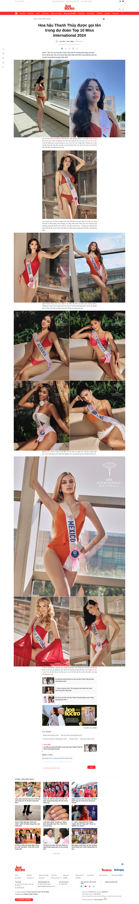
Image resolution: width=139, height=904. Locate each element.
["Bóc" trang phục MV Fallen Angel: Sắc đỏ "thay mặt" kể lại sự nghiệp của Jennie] (84, 813)
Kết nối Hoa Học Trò (56, 878)
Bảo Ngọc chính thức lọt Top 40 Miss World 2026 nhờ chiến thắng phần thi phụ (84, 847)
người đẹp (48, 454)
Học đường (45, 13)
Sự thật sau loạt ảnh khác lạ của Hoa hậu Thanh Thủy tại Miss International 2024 (74, 680)
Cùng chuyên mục (24, 779)
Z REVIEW (99, 13)
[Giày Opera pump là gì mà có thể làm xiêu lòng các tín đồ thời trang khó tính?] (28, 789)
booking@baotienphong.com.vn (47, 886)
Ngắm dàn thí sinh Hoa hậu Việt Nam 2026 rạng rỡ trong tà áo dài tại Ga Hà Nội (84, 800)
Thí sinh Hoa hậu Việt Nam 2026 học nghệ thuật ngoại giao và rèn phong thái (55, 847)
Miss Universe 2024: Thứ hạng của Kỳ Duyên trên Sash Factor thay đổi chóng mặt (73, 689)
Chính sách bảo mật (111, 882)
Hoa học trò (20, 868)
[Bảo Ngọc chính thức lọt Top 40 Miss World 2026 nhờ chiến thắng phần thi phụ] (84, 836)
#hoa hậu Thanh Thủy (87, 739)
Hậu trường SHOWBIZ (70, 13)
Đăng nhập (45, 758)
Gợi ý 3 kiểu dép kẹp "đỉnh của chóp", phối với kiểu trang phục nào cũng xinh (27, 824)
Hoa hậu (90, 141)
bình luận (77, 48)
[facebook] (120, 1)
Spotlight (107, 13)
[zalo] (95, 886)
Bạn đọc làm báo (24, 899)
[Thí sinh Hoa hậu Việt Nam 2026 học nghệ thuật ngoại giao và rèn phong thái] (56, 836)
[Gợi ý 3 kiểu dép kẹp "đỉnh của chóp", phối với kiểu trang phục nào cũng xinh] (28, 813)
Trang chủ (16, 13)
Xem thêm (122, 13)
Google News (103, 19)
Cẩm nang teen (103, 875)
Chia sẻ (3, 53)
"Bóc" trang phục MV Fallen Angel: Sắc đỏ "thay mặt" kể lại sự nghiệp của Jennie (83, 824)
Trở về (3, 67)
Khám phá (30, 13)
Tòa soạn (18, 882)
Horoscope (116, 13)
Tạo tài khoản (56, 758)
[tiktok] (90, 886)
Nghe (3, 49)
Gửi (91, 767)
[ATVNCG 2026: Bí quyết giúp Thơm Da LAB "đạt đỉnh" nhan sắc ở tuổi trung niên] (28, 836)
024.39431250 (20, 887)
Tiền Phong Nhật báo (72, 1)
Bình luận (3, 62)
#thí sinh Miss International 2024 (71, 735)
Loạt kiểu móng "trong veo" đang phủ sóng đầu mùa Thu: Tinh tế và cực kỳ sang (55, 824)
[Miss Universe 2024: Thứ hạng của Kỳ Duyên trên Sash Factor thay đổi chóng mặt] (48, 690)
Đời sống (22, 13)
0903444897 (64, 884)
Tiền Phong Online (58, 1)
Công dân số (30, 878)
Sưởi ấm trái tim (79, 875)
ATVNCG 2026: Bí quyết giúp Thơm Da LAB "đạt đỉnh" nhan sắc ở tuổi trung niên (27, 847)
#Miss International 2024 (51, 735)
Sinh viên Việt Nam (86, 1)
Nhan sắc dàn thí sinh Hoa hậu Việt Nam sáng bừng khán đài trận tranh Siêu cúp (55, 800)
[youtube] (123, 1)
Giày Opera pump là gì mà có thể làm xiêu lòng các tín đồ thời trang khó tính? (27, 800)
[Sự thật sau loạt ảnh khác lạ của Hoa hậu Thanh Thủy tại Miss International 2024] (48, 680)
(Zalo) (48, 884)
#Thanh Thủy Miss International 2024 (55, 739)
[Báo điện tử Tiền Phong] (106, 870)
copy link (69, 48)
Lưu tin (3, 58)
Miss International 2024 (57, 138)
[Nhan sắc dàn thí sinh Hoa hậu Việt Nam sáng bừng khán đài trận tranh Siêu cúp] (56, 789)
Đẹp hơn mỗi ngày (56, 13)
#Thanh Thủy (73, 739)
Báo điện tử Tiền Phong (70, 7)
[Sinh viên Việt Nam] (119, 870)
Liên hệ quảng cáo (43, 882)
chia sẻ (62, 48)
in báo (73, 48)
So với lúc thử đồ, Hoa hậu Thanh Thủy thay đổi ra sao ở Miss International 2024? (74, 698)
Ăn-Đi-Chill (81, 13)
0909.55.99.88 (43, 884)
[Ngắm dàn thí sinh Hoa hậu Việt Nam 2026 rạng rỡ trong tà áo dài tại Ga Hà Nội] (84, 789)
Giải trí (38, 13)
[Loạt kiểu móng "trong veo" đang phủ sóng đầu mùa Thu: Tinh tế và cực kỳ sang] (56, 813)
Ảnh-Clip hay (90, 13)
